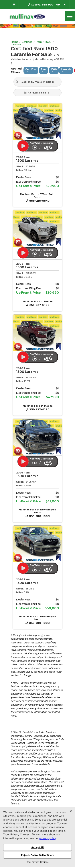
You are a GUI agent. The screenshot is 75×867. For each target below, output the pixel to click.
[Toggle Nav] (70, 16)
